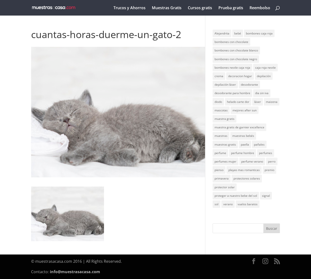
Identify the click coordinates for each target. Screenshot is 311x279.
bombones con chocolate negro (236, 59)
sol (216, 204)
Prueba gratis (230, 8)
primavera (222, 178)
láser (257, 102)
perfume (220, 153)
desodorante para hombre (232, 93)
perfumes (265, 153)
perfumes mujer (225, 161)
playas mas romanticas (244, 170)
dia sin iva (261, 93)
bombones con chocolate (231, 42)
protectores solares (246, 178)
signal (266, 196)
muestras (221, 136)
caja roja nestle (265, 68)
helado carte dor (238, 102)
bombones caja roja (259, 33)
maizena (271, 102)
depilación (264, 76)
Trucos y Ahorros (129, 8)
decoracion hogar (240, 76)
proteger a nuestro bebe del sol (236, 196)
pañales (259, 144)
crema (219, 76)
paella (245, 144)
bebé (237, 33)
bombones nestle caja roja (232, 68)
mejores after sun (245, 110)
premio (269, 170)
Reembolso (260, 8)
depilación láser (225, 84)
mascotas (221, 110)
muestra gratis (224, 119)
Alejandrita (222, 33)
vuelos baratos (248, 204)
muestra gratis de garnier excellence (239, 127)
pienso (219, 170)
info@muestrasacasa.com (75, 271)
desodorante (249, 84)
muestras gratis (225, 144)
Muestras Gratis (166, 8)
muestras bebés (243, 136)
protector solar (225, 187)
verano (228, 204)
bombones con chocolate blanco (236, 50)
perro (272, 161)
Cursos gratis (200, 8)
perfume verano (252, 161)
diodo (218, 102)
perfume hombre (242, 153)
